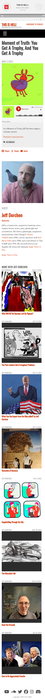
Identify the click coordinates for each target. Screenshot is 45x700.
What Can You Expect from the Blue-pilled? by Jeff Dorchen (20, 418)
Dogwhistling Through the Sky (13, 522)
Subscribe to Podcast (34, 24)
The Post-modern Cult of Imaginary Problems (18, 365)
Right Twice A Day (9, 255)
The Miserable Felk (8, 573)
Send (25, 151)
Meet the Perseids (8, 624)
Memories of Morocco (10, 470)
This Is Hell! (9, 24)
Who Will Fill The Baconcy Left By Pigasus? (17, 313)
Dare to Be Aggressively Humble (13, 676)
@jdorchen (5, 220)
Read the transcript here (13, 137)
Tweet (16, 151)
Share (7, 151)
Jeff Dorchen (10, 142)
